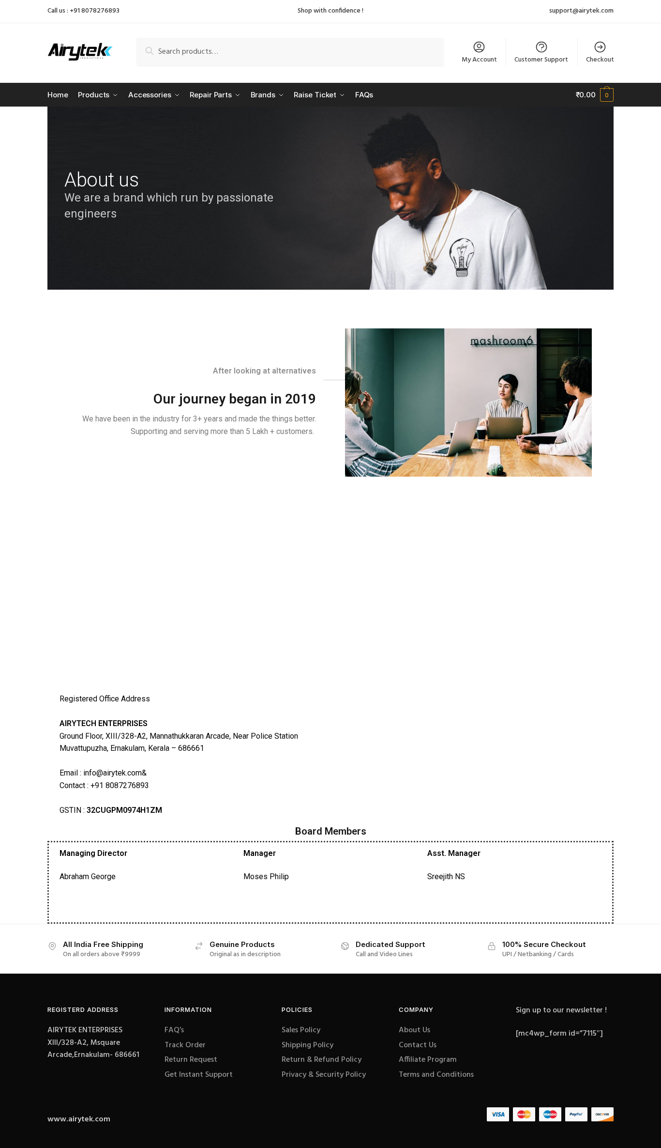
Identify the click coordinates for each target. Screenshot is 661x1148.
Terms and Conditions (436, 1075)
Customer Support (541, 59)
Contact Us (417, 1045)
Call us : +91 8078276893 (83, 10)
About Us (414, 1030)
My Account (479, 59)
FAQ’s (174, 1030)
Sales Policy (301, 1030)
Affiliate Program (428, 1060)
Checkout (600, 59)
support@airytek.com (581, 11)
